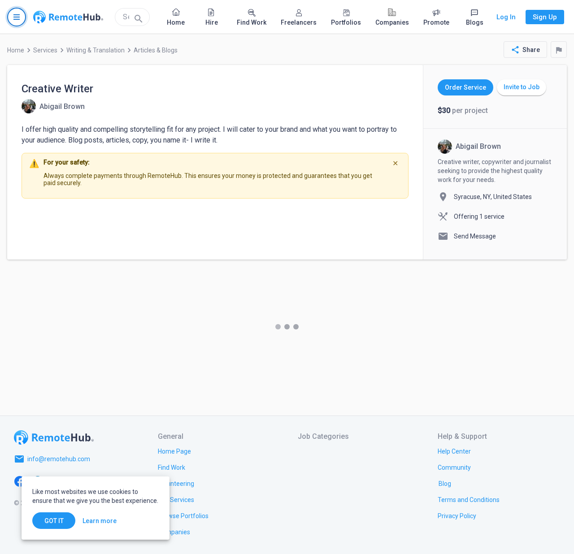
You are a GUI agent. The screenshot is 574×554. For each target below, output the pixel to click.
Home (15, 50)
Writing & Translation (95, 50)
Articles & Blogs (156, 50)
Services (45, 50)
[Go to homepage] (68, 17)
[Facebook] (20, 480)
